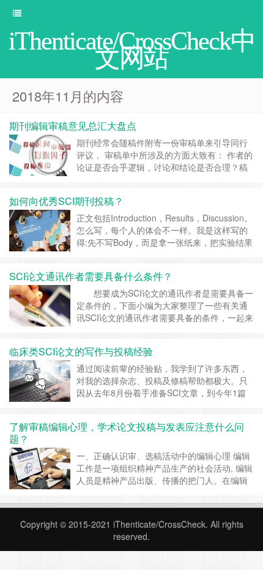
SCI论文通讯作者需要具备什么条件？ (90, 276)
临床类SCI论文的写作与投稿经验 (81, 351)
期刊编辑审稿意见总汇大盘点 (72, 126)
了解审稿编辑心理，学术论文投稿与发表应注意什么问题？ (126, 433)
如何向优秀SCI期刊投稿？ (66, 201)
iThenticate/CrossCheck (159, 524)
